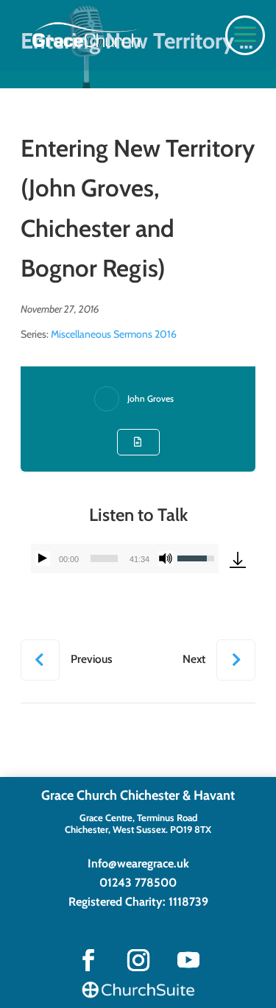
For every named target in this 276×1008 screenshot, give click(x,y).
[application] (125, 558)
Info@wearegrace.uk (138, 863)
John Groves (150, 398)
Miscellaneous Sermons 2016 (114, 334)
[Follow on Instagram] (138, 960)
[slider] (104, 558)
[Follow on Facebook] (88, 960)
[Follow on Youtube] (188, 960)
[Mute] (165, 558)
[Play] (42, 558)
